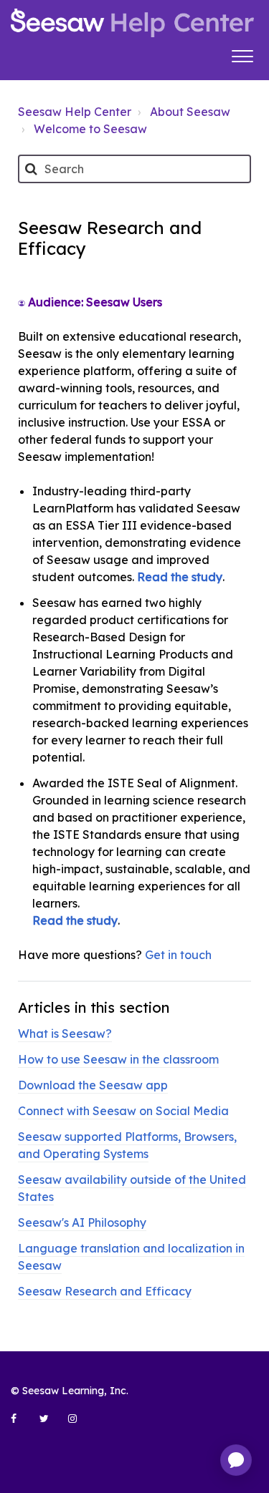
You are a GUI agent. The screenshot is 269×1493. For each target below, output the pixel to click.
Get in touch (178, 955)
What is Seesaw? (65, 1033)
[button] (242, 54)
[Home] (132, 23)
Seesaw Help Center (74, 111)
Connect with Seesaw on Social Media (123, 1111)
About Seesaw (190, 111)
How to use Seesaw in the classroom (118, 1059)
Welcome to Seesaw (90, 129)
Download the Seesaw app (93, 1085)
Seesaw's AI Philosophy (82, 1222)
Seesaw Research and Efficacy (105, 1291)
